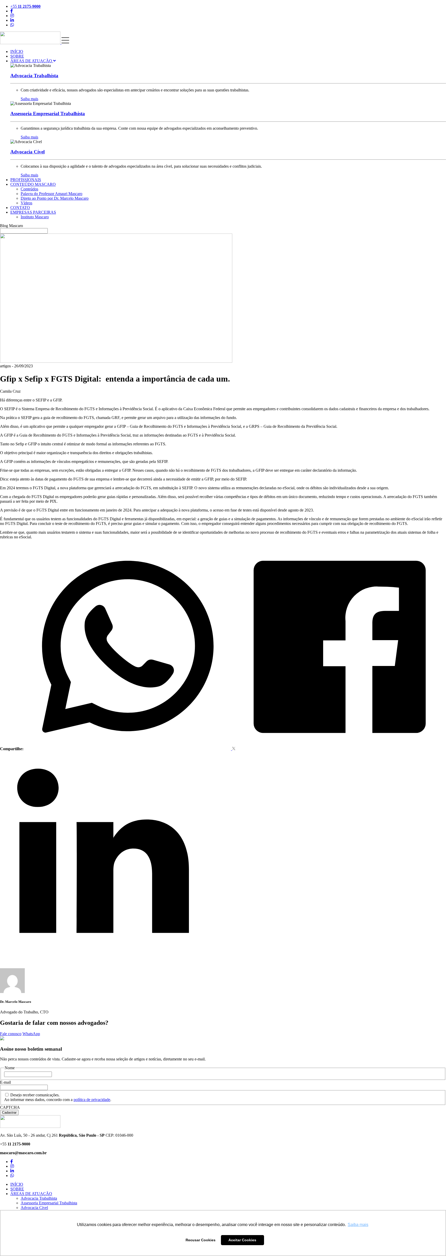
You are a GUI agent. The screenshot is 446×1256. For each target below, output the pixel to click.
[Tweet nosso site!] (233, 749)
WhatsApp (31, 1034)
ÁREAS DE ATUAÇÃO (31, 61)
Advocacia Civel (34, 1207)
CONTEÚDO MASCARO (33, 184)
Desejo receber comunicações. (35, 1095)
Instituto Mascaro (35, 217)
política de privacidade (92, 1099)
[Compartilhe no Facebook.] (339, 749)
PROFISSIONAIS (25, 179)
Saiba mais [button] (358, 1224)
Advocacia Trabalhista (39, 1198)
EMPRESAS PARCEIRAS (33, 212)
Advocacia (34, 75)
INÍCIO (16, 51)
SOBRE (17, 56)
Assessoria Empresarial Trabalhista (49, 1203)
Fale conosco (10, 1034)
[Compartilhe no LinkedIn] (103, 956)
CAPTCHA (10, 1107)
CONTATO (20, 207)
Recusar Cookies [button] (201, 1240)
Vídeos (26, 203)
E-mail (5, 1082)
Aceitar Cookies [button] (242, 1240)
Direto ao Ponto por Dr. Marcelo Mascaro (55, 198)
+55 (25, 6)
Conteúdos (29, 189)
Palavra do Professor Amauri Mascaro (51, 193)
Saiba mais (29, 99)
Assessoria (47, 113)
